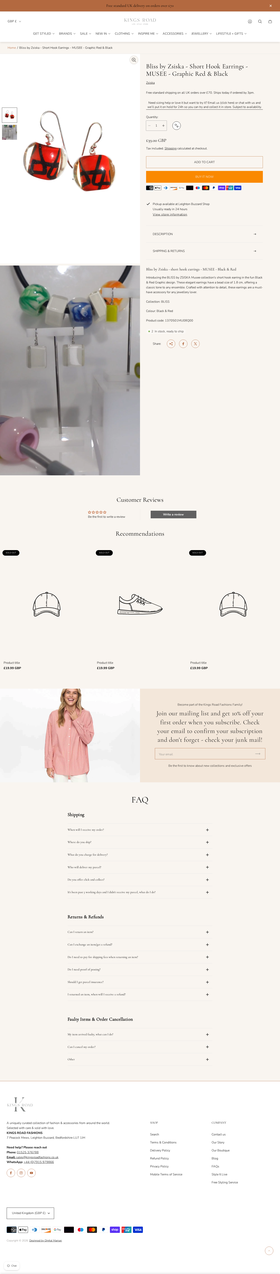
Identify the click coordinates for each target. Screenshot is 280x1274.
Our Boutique (221, 1150)
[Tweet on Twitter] (195, 344)
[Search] (260, 21)
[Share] (171, 344)
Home (12, 48)
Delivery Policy (160, 1150)
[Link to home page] (20, 1104)
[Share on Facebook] (183, 344)
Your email (166, 754)
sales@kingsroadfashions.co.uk (32, 1157)
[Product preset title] (47, 604)
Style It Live (219, 1174)
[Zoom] (134, 60)
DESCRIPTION (163, 234)
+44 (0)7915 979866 (39, 1162)
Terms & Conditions (163, 1142)
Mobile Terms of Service (166, 1174)
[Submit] (259, 753)
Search (154, 1134)
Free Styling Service (225, 1182)
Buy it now (204, 177)
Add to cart (204, 162)
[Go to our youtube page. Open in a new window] (31, 1173)
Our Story (218, 1142)
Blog (215, 1158)
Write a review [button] (173, 514)
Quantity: (152, 117)
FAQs (215, 1166)
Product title (12, 663)
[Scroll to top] (269, 1251)
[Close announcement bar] (270, 5)
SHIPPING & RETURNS (169, 251)
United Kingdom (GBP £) (29, 1213)
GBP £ (12, 21)
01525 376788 (28, 1152)
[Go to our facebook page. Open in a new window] (11, 1173)
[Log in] (250, 21)
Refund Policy (159, 1158)
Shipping (171, 148)
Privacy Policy (159, 1166)
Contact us (219, 1134)
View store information (170, 215)
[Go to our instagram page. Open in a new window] (21, 1173)
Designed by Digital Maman (45, 1240)
